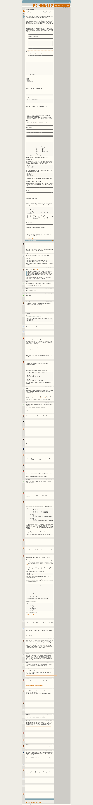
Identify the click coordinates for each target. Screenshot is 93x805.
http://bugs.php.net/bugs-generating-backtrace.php (33, 449)
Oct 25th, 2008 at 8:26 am (48, 386)
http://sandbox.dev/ (43, 397)
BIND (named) (28, 109)
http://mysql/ (51, 363)
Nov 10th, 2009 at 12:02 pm (48, 688)
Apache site (36, 269)
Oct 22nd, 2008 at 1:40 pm (48, 253)
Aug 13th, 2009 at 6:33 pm (48, 653)
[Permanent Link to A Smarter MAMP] (30, 9)
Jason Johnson (28, 267)
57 (23, 16)
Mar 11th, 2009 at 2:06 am (48, 479)
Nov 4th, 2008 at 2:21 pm (48, 413)
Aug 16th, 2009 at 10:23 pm (48, 662)
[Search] (69, 2)
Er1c (26, 784)
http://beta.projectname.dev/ (37, 614)
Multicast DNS (49, 560)
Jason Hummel (28, 720)
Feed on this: (65, 7)
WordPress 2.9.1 (33, 804)
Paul (26, 688)
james (27, 668)
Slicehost (37, 804)
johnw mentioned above (41, 539)
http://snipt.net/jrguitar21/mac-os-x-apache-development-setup (35, 685)
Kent (26, 402)
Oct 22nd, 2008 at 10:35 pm (48, 324)
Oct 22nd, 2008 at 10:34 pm (48, 313)
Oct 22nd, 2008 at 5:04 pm (48, 293)
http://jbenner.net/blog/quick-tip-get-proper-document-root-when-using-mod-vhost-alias (38, 726)
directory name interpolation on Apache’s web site (43, 220)
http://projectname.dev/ (29, 614)
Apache (29, 238)
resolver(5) (27, 564)
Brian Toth (27, 293)
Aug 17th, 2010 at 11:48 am (48, 720)
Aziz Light (27, 714)
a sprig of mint (45, 804)
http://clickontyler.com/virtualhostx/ (31, 484)
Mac (33, 238)
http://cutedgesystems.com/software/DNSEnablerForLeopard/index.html (36, 485)
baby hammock (40, 12)
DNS (32, 238)
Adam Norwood (28, 301)
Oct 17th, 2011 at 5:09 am (48, 750)
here (34, 746)
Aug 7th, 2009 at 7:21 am (48, 638)
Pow (29, 772)
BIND (30, 238)
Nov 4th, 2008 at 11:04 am (48, 402)
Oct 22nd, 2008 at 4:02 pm (48, 281)
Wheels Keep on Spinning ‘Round (34, 802)
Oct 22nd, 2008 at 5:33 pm (48, 301)
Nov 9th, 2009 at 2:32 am (48, 678)
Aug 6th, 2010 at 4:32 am (48, 714)
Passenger (44, 433)
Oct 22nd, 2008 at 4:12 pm (48, 288)
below (40, 746)
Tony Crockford (28, 479)
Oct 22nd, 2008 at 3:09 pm (48, 267)
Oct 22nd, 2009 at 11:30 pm (48, 668)
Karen (27, 738)
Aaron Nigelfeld (28, 708)
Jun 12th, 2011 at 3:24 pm (48, 744)
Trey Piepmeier (28, 313)
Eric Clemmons (28, 491)
